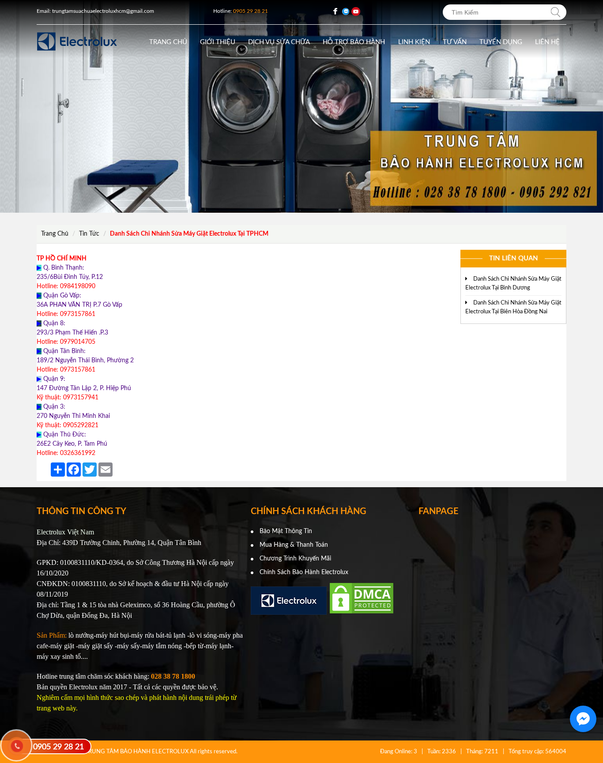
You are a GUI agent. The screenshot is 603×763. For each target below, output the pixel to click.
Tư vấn (455, 42)
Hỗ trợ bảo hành (354, 42)
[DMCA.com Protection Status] (361, 613)
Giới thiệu (217, 42)
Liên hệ (547, 42)
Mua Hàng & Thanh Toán (294, 545)
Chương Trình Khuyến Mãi (295, 559)
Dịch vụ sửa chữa (279, 42)
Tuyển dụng (500, 42)
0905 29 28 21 (58, 747)
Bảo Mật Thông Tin (286, 531)
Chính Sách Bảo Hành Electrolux (304, 572)
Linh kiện (414, 42)
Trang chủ (168, 42)
